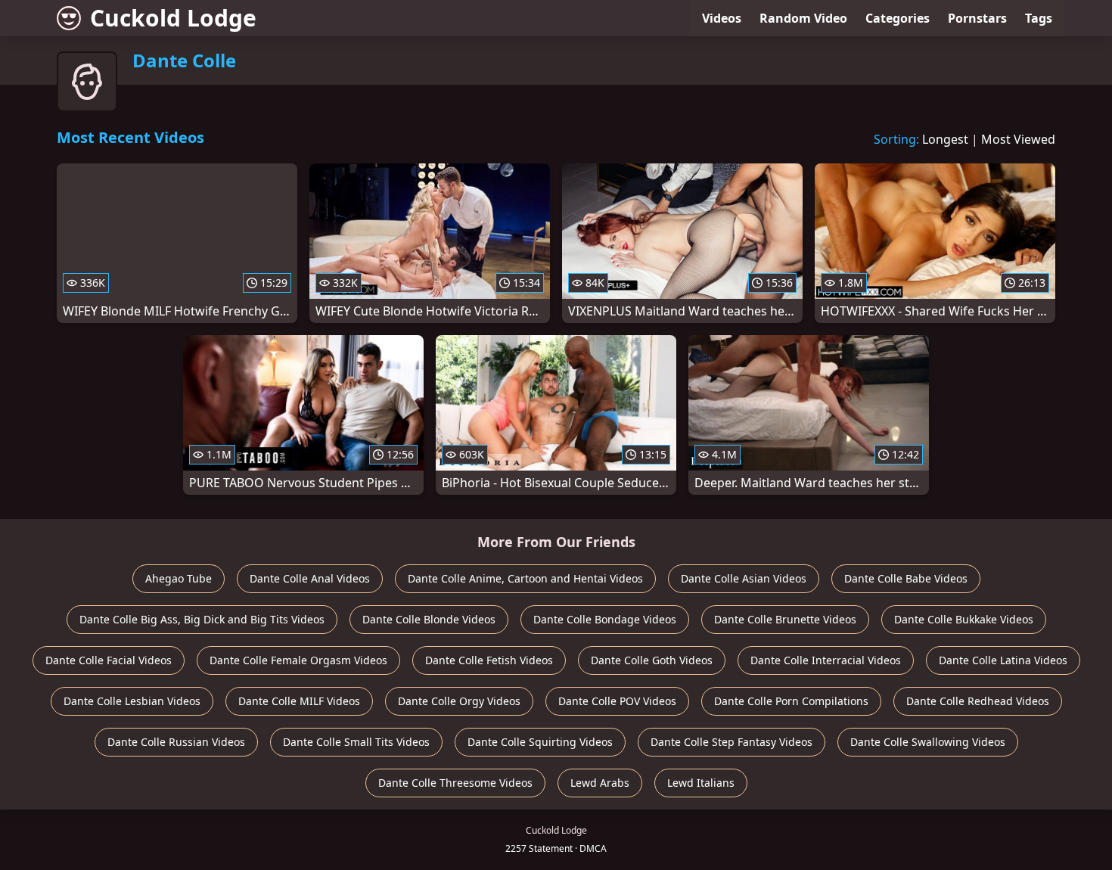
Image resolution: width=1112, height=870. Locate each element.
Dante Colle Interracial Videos (825, 660)
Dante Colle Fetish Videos (489, 660)
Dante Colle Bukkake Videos (963, 619)
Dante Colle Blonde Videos (428, 619)
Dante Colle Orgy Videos (459, 701)
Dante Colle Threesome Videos (455, 782)
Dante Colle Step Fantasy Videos (731, 742)
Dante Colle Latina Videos (1003, 660)
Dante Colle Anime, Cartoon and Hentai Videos (525, 578)
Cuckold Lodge (173, 17)
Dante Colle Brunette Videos (785, 619)
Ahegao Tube (178, 578)
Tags (1038, 18)
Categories (897, 18)
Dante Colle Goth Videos (652, 660)
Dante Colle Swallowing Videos (927, 742)
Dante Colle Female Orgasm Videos (298, 660)
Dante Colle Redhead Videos (977, 701)
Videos (721, 18)
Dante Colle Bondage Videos (604, 619)
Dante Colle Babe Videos (906, 578)
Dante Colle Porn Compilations (791, 701)
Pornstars (977, 18)
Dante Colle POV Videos (617, 701)
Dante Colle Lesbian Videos (132, 701)
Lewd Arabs (599, 782)
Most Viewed (1018, 139)
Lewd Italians (701, 782)
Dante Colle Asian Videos (743, 578)
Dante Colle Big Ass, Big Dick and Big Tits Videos (202, 619)
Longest (945, 139)
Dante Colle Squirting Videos (540, 742)
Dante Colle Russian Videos (176, 742)
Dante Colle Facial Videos (108, 660)
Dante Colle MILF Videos (299, 701)
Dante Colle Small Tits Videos (356, 742)
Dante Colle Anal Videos (310, 578)
